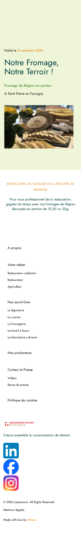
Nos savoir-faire (19, 302)
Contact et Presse (20, 370)
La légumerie (16, 310)
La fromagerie (16, 324)
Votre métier (16, 265)
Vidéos (12, 378)
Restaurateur (15, 280)
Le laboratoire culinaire (22, 337)
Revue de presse (18, 384)
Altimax (32, 520)
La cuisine (14, 317)
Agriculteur (15, 286)
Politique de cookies (22, 400)
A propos (14, 248)
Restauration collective (22, 273)
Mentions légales (13, 510)
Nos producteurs (20, 353)
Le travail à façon (18, 330)
